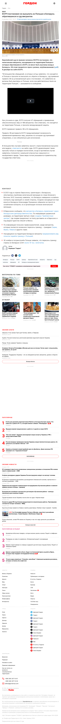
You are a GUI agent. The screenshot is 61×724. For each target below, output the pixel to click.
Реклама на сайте (7, 662)
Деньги (4, 579)
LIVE (31, 587)
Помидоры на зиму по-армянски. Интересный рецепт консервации (27, 539)
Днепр (4, 626)
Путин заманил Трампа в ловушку (15, 343)
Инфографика (6, 598)
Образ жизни (6, 593)
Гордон (4, 8)
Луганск (4, 631)
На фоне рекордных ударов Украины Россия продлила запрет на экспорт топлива (28, 475)
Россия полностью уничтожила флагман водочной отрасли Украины (26, 338)
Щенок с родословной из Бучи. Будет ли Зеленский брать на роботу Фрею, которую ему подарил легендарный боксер (30, 552)
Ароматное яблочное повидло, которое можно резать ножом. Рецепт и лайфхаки (31, 533)
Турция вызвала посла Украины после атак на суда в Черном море (23, 497)
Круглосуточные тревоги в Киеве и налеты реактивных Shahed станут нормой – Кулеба (29, 508)
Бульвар (6, 300)
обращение (13, 262)
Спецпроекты (34, 604)
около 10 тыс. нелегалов (34, 243)
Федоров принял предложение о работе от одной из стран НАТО (27, 429)
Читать (54, 266)
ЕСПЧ (18, 259)
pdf (56, 67)
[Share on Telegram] (19, 255)
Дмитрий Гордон (38, 612)
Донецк (4, 620)
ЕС (19, 262)
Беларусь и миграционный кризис (30, 262)
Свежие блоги (8, 330)
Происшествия (6, 596)
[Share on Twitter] (16, 255)
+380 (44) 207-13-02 (11, 681)
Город (4, 608)
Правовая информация (8, 665)
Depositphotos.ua (27, 701)
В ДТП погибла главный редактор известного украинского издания (9, 314)
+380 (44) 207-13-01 (11, 678)
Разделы (32, 570)
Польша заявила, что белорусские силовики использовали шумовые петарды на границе (31, 290)
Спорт (4, 584)
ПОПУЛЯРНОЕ (7, 417)
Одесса (4, 617)
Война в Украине (7, 573)
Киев (3, 612)
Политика (5, 576)
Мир (9, 8)
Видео (32, 596)
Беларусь (5, 259)
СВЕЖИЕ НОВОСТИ (9, 464)
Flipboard (35, 638)
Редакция (5, 659)
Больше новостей (30, 525)
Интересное (5, 601)
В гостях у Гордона (35, 579)
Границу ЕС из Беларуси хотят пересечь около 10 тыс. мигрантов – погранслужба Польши (53, 290)
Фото (31, 593)
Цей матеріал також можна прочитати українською (34, 19)
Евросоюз (49, 259)
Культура (4, 587)
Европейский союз (33, 259)
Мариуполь (5, 628)
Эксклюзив (33, 590)
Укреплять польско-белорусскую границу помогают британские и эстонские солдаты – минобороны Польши (10, 291)
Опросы (32, 598)
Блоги (32, 582)
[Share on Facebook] (12, 255)
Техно (3, 590)
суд (55, 259)
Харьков (4, 623)
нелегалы (5, 262)
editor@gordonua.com (11, 683)
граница (24, 259)
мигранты (42, 259)
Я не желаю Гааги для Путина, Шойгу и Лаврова (20, 333)
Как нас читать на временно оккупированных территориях (7, 670)
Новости (4, 570)
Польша (12, 259)
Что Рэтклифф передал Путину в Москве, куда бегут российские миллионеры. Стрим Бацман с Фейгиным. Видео (31, 513)
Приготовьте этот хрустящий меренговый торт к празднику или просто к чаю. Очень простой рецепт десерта (53, 316)
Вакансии (5, 657)
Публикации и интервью (37, 576)
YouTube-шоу (34, 601)
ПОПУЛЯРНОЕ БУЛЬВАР (11, 529)
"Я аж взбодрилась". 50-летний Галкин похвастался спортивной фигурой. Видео (31, 315)
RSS (34, 641)
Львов (4, 615)
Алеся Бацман (37, 632)
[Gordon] (30, 3)
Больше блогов (30, 361)
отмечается (16, 148)
